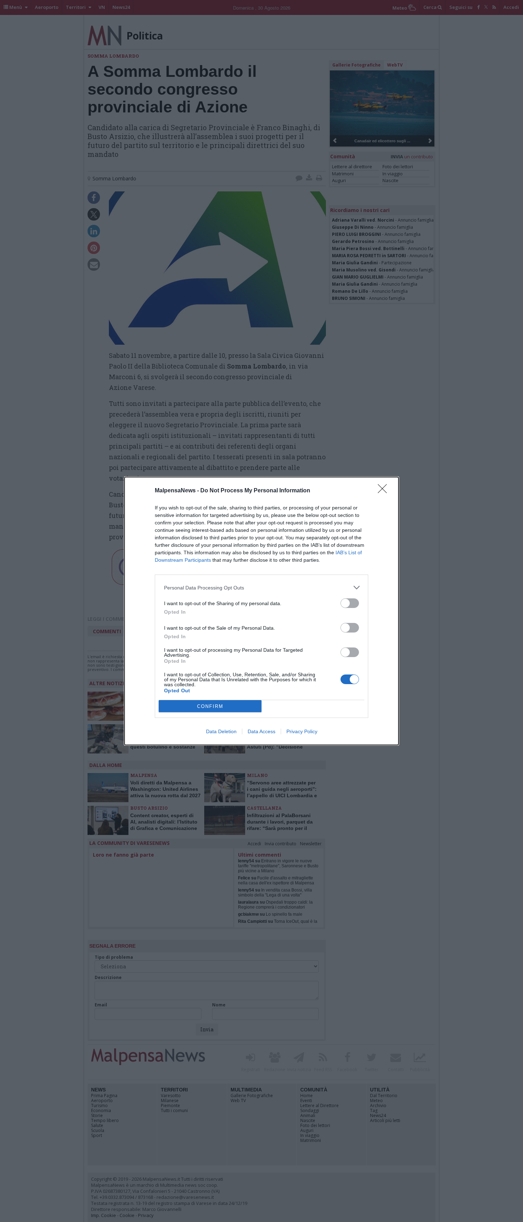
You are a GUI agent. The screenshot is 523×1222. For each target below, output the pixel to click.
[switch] (349, 603)
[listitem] (261, 587)
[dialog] (261, 611)
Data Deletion (221, 731)
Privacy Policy (301, 731)
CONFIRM (210, 706)
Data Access (261, 731)
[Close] (384, 491)
